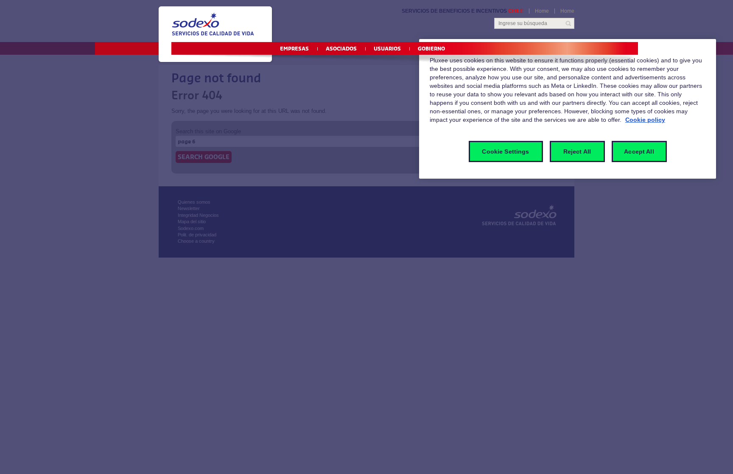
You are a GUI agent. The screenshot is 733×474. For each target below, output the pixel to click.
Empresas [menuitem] (294, 48)
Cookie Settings (505, 151)
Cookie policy (645, 119)
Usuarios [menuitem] (387, 48)
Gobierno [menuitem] (431, 48)
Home (542, 11)
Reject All (577, 151)
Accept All (639, 151)
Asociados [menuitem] (341, 48)
